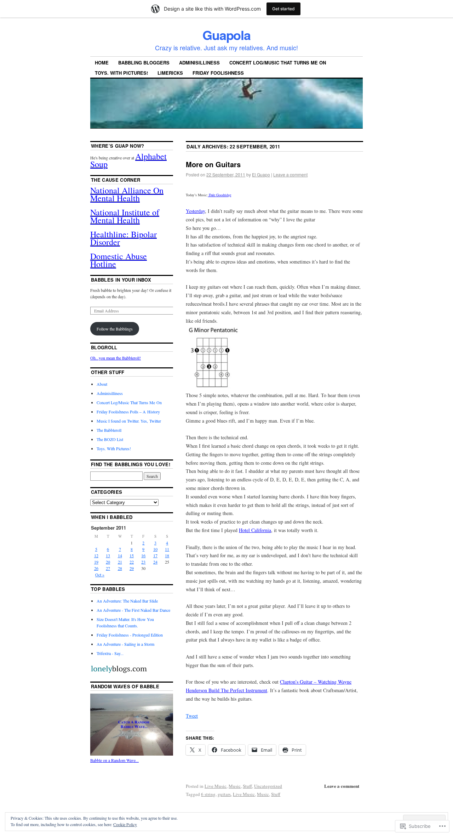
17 (155, 555)
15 (132, 555)
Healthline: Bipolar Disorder (123, 238)
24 (155, 562)
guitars (224, 794)
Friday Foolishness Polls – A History (128, 411)
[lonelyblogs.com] (118, 672)
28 (120, 568)
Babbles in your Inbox (121, 279)
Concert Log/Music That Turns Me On (277, 62)
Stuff (247, 786)
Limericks (170, 72)
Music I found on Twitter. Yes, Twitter (129, 421)
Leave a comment (290, 174)
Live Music (215, 786)
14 (120, 555)
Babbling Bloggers (144, 62)
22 (132, 562)
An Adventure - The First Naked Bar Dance (133, 610)
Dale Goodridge (219, 194)
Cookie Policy (125, 824)
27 (108, 568)
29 (132, 568)
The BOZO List (110, 439)
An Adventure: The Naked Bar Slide (127, 601)
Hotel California (255, 530)
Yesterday (195, 211)
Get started (283, 8)
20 (108, 562)
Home (102, 62)
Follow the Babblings (115, 329)
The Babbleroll (109, 430)
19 (96, 562)
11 (167, 549)
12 (96, 555)
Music (235, 786)
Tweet (192, 715)
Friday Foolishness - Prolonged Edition (130, 635)
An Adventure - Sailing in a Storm (125, 644)
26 (96, 568)
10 (155, 549)
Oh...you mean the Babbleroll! (115, 358)
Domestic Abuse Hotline (118, 260)
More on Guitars (213, 164)
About (102, 384)
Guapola (226, 35)
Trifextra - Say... (110, 653)
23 (143, 562)
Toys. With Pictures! (121, 72)
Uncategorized (268, 786)
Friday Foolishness (218, 72)
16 (143, 555)
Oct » (99, 574)
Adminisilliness (199, 62)
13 (108, 555)
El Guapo (261, 174)
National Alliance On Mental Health (127, 194)
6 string (208, 794)
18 (167, 555)
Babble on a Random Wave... (114, 760)
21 (120, 562)
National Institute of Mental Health (124, 216)
